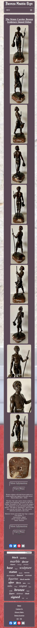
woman (28, 575)
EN (18, 619)
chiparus (12, 564)
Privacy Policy (19, 612)
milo (10, 586)
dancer (20, 575)
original (23, 586)
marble (15, 561)
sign (23, 598)
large (16, 569)
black (15, 557)
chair (27, 593)
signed (15, 597)
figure (11, 593)
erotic (26, 564)
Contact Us (19, 609)
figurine (13, 578)
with (10, 591)
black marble (25, 579)
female (20, 573)
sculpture (26, 568)
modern (23, 558)
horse (30, 586)
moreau (26, 572)
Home (19, 606)
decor (25, 561)
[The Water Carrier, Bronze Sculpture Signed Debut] (19, 45)
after (11, 582)
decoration (11, 575)
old (27, 598)
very (15, 586)
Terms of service (19, 615)
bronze (19, 590)
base (10, 568)
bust (28, 591)
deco (18, 582)
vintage (19, 564)
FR (21, 619)
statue (13, 571)
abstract (20, 593)
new (24, 583)
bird (29, 583)
